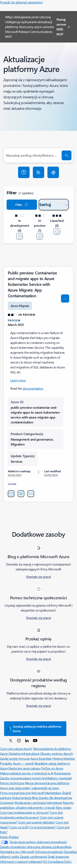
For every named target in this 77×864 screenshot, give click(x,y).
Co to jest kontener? (42, 827)
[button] (24, 172)
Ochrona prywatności (49, 851)
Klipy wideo (63, 807)
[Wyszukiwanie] (66, 155)
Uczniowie (7, 802)
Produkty (6, 763)
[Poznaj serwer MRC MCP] (53, 172)
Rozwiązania (62, 773)
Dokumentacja (21, 798)
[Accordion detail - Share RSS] (21, 493)
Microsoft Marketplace (46, 793)
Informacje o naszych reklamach (21, 861)
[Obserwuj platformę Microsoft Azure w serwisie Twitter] (10, 740)
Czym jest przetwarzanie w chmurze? (24, 812)
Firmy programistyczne (15, 793)
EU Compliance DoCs (57, 861)
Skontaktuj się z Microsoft (17, 851)
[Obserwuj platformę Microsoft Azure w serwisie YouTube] (35, 740)
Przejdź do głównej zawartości (21, 2)
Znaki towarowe (58, 856)
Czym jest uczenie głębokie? (36, 822)
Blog (35, 798)
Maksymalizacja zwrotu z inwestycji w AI (26, 773)
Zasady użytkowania (33, 856)
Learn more (18, 380)
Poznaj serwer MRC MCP (61, 26)
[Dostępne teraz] (56, 231)
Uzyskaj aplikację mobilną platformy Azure (37, 728)
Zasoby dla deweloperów (55, 798)
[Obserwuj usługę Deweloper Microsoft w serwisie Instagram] (18, 740)
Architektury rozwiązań (56, 778)
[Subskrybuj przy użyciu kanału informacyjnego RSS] (38, 172)
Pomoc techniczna (12, 783)
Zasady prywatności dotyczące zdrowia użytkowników (35, 847)
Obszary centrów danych (56, 753)
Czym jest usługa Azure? (16, 748)
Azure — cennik (23, 763)
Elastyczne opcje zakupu (24, 768)
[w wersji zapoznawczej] (39, 236)
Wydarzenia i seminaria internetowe (38, 802)
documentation (33, 388)
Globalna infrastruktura (23, 753)
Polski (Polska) (9, 837)
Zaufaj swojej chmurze (15, 758)
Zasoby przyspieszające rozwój (20, 778)
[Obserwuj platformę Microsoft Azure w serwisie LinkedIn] (26, 740)
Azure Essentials (41, 758)
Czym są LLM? (19, 827)
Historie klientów (63, 758)
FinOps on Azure (52, 768)
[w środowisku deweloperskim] (19, 236)
